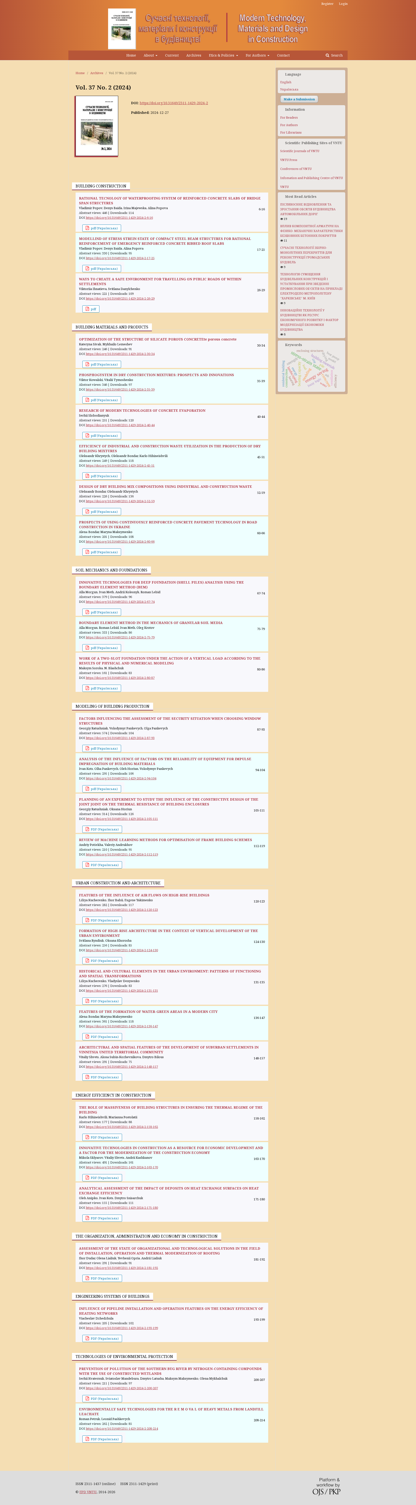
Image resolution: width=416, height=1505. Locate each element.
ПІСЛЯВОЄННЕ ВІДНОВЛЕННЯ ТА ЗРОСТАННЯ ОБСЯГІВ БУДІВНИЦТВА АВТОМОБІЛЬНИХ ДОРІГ (308, 209)
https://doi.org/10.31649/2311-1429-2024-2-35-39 (120, 389)
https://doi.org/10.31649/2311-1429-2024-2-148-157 (122, 1066)
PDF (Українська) (104, 829)
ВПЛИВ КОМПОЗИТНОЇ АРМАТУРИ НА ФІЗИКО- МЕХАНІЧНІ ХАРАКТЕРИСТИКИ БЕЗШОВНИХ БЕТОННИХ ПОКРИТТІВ (311, 231)
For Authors (256, 55)
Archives (193, 55)
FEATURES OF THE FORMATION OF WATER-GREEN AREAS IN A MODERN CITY (148, 1011)
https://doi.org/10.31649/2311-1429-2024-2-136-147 (122, 1026)
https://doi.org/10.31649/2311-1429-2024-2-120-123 (122, 909)
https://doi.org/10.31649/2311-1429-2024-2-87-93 (120, 738)
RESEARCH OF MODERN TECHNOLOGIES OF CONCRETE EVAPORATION (142, 410)
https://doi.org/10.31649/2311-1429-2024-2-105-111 (122, 819)
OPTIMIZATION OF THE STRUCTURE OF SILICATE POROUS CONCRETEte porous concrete (158, 339)
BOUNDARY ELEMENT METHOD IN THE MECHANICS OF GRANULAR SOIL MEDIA (151, 622)
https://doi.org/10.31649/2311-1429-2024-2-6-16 (119, 217)
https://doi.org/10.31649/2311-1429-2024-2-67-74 (120, 601)
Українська (289, 89)
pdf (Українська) (104, 228)
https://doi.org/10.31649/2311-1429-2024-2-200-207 (122, 1388)
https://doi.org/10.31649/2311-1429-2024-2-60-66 (120, 541)
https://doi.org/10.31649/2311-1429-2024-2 (174, 103)
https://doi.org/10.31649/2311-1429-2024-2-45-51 (120, 465)
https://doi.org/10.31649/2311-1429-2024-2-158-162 (122, 1127)
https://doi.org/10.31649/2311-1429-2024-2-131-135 (122, 990)
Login (343, 3)
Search (336, 55)
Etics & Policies (222, 55)
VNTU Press (288, 160)
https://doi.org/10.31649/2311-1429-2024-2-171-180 (122, 1207)
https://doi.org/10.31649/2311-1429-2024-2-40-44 (120, 425)
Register (327, 3)
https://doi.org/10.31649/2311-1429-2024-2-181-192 (122, 1268)
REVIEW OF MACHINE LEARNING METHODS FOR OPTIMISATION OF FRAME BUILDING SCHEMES (165, 839)
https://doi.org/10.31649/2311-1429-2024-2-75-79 (120, 637)
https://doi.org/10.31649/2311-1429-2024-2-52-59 (120, 501)
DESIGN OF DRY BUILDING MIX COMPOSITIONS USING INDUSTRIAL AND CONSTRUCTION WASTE (165, 486)
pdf (93, 309)
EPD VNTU (88, 1492)
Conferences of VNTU (296, 169)
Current (172, 55)
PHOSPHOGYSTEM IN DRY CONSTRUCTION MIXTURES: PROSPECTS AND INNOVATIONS (156, 375)
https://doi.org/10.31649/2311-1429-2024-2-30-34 (120, 354)
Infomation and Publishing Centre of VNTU (311, 178)
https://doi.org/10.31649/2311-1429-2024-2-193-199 (122, 1328)
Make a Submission (299, 99)
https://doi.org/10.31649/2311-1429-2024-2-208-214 (122, 1428)
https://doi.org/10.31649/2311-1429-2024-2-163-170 (122, 1167)
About (149, 55)
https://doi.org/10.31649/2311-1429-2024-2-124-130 (122, 950)
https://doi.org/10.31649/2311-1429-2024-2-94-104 (121, 778)
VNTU (284, 187)
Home (131, 55)
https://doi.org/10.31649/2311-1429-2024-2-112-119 (122, 854)
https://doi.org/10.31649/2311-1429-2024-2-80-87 (120, 677)
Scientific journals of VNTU (299, 151)
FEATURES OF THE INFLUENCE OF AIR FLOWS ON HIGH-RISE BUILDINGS (144, 895)
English (285, 82)
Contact (283, 55)
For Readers (289, 117)
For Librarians (291, 132)
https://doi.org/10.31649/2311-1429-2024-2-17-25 (120, 258)
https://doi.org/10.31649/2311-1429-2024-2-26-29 (120, 298)
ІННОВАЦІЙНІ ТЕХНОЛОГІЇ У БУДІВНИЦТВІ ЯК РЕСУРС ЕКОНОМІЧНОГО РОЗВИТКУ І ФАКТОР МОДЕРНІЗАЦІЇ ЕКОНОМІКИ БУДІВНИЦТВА (309, 320)
